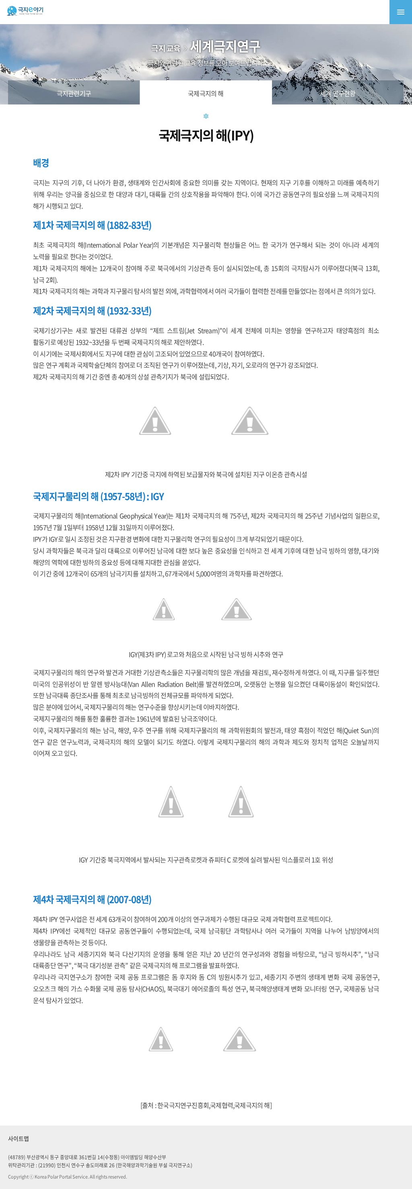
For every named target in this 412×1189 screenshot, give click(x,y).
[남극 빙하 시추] (236, 636)
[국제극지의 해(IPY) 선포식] (239, 1069)
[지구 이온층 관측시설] (250, 456)
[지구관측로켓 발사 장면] (171, 841)
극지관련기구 (74, 93)
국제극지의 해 (205, 93)
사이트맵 (18, 1138)
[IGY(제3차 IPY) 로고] (164, 636)
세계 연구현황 (337, 93)
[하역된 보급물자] (155, 456)
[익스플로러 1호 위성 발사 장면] (241, 841)
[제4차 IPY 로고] (161, 1069)
